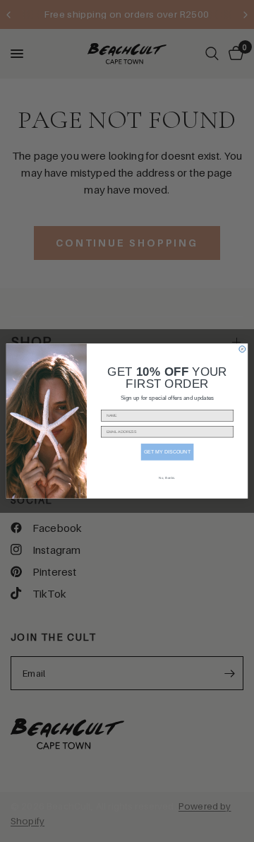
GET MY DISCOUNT (167, 451)
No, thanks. (167, 478)
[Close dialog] (242, 349)
